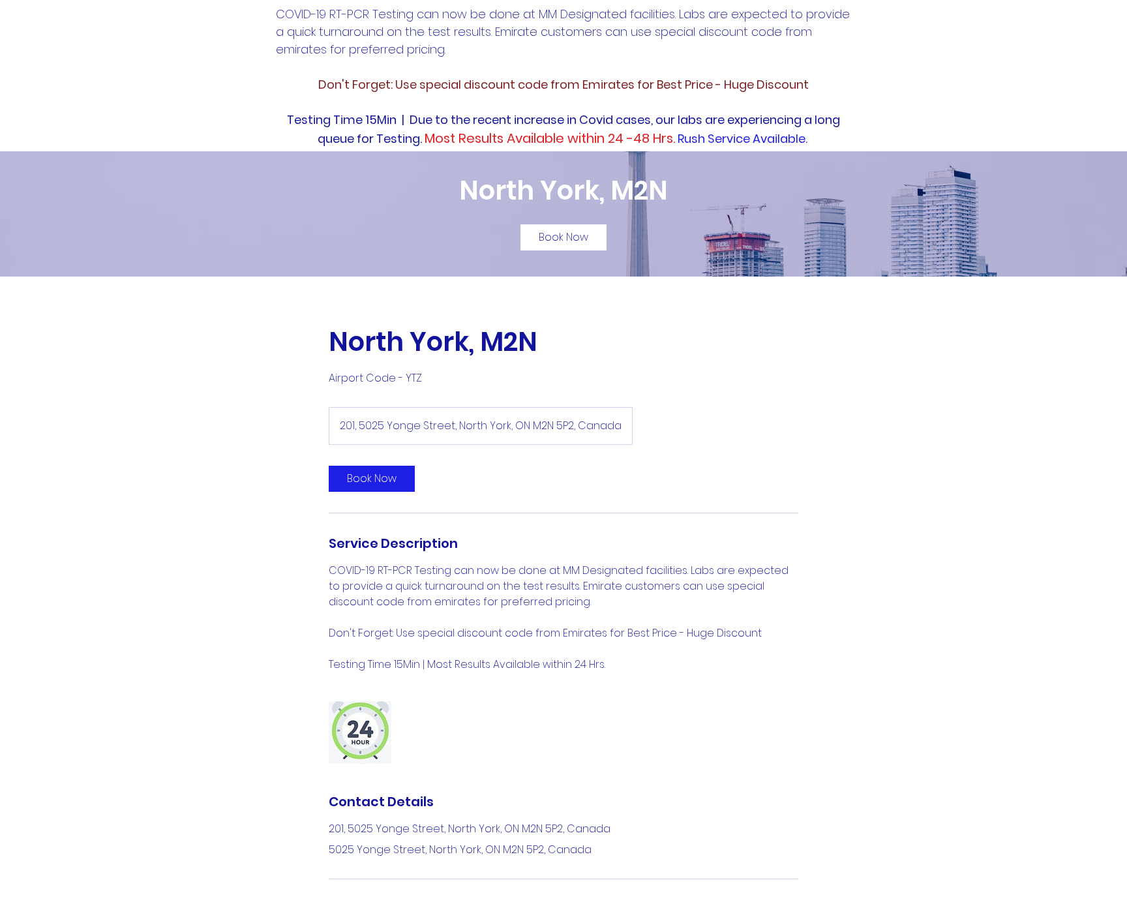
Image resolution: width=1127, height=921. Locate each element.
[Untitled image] (360, 732)
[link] (563, 237)
